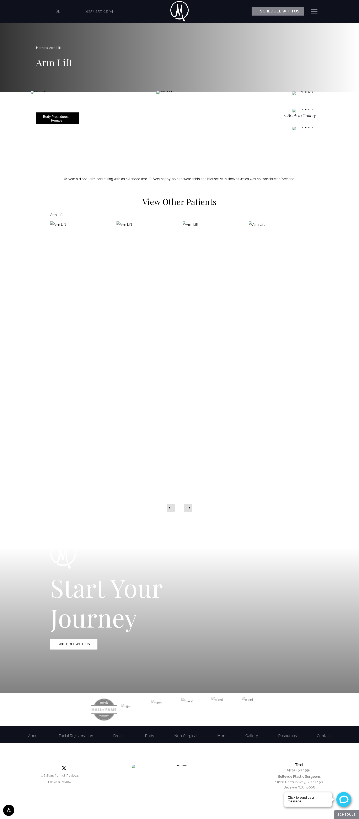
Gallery (251, 736)
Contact (324, 736)
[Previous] (171, 508)
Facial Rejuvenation (76, 736)
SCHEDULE (346, 815)
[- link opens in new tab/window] (104, 709)
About (33, 736)
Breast (119, 736)
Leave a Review (59, 782)
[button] (8, 810)
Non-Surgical (185, 736)
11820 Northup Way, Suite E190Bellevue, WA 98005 (299, 782)
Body (149, 736)
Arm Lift (56, 215)
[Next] (188, 508)
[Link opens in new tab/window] (45, 11)
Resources (287, 736)
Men (221, 736)
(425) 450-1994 (299, 770)
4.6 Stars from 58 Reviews (60, 776)
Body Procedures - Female (56, 118)
